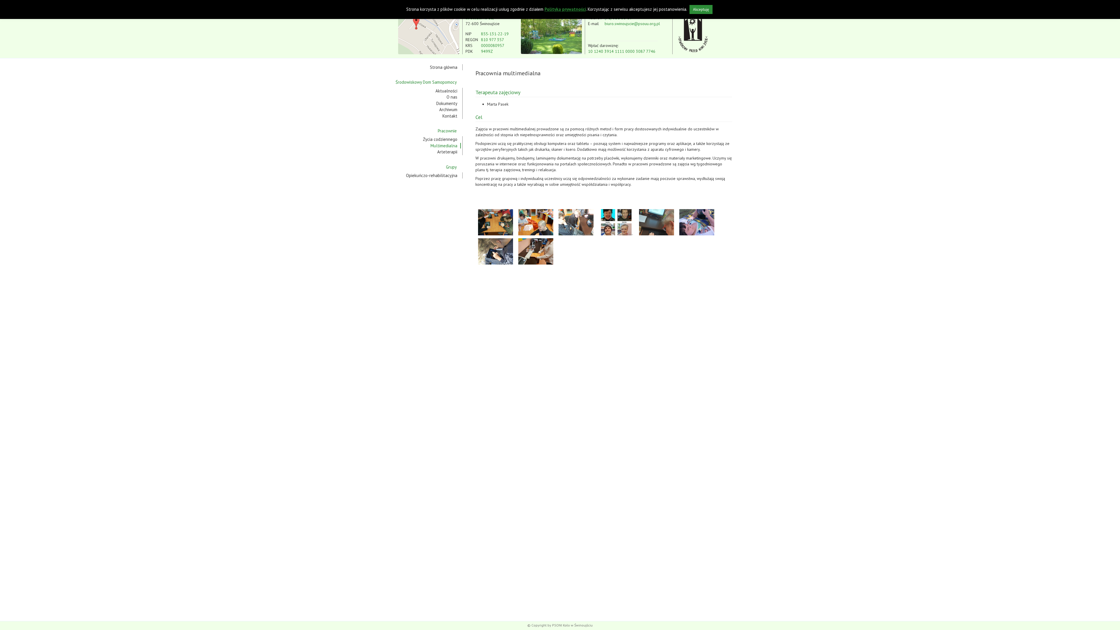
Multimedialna (443, 145)
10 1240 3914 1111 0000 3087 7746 (621, 51)
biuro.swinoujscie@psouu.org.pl (632, 23)
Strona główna (443, 67)
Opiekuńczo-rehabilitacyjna (431, 175)
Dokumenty (446, 103)
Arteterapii (447, 152)
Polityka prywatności (565, 9)
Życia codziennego (440, 139)
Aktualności (446, 91)
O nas (452, 97)
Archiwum (448, 109)
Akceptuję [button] (701, 9)
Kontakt (449, 116)
